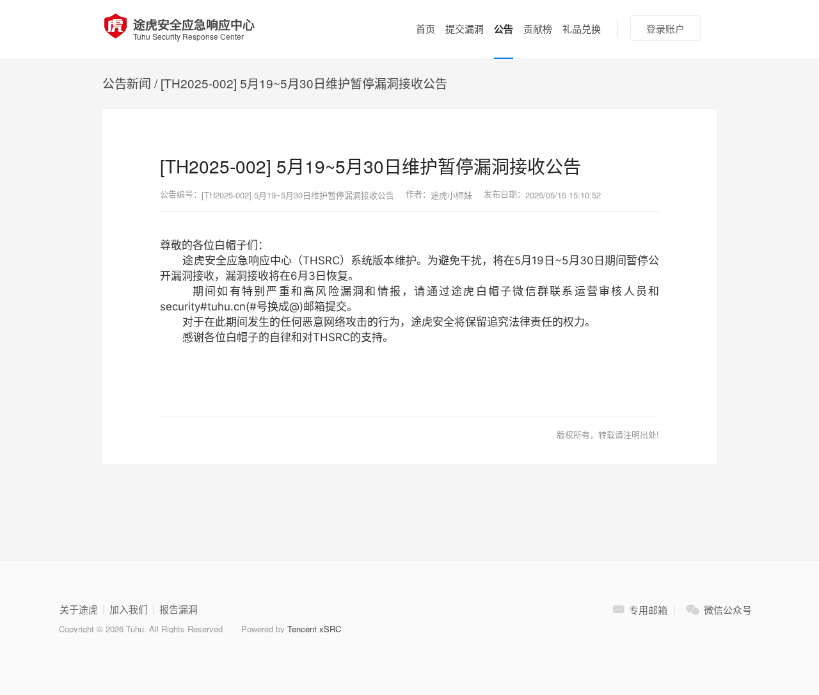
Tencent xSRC (314, 629)
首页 (425, 28)
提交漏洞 (464, 28)
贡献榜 (537, 28)
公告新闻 (126, 83)
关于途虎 (79, 609)
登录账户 (665, 28)
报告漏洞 (178, 609)
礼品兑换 (581, 28)
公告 (503, 29)
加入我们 (128, 609)
